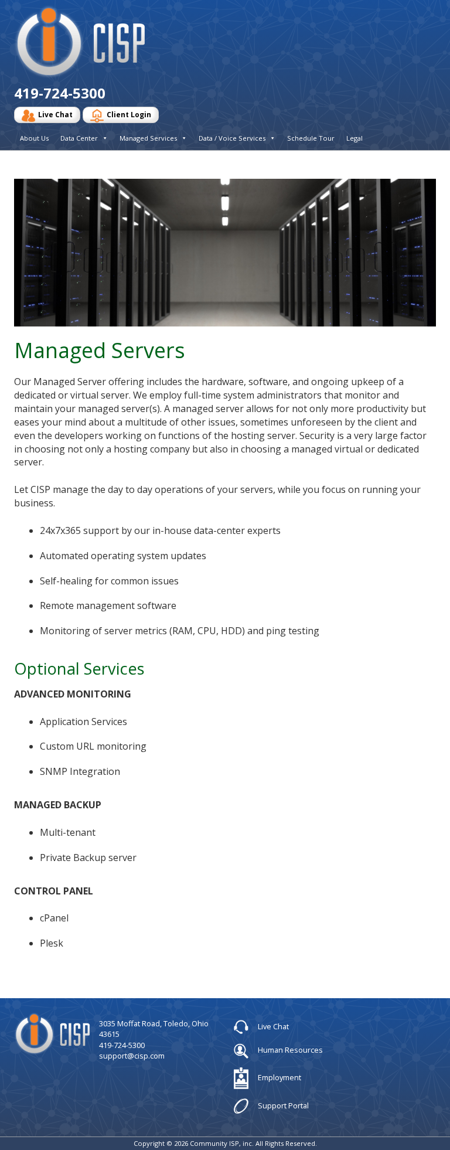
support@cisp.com (132, 1055)
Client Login (129, 115)
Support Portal (282, 1105)
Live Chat (55, 115)
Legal (354, 138)
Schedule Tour (311, 138)
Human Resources (289, 1049)
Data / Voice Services (232, 138)
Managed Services (148, 138)
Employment (278, 1077)
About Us (34, 138)
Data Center (79, 138)
